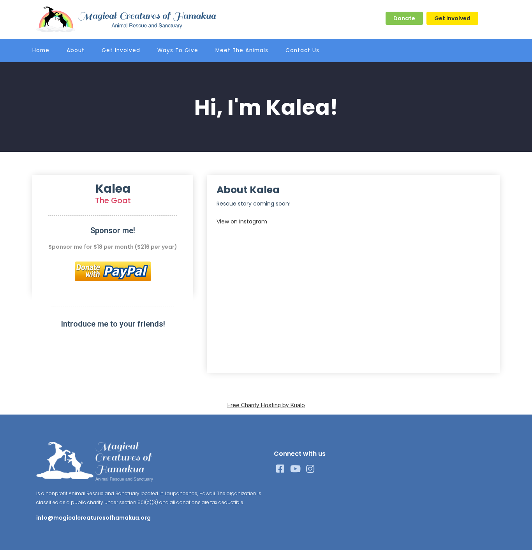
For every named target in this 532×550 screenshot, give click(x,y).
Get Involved (452, 18)
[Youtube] (295, 469)
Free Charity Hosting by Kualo (266, 405)
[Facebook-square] (280, 469)
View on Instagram (242, 221)
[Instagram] (310, 469)
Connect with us (300, 453)
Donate (404, 18)
